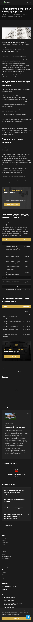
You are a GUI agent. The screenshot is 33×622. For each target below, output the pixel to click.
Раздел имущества (6, 556)
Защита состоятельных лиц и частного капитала (13, 562)
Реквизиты (4, 546)
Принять (16, 618)
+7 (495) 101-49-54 (9, 597)
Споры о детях (5, 558)
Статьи (3, 574)
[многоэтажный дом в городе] (16, 33)
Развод (3, 554)
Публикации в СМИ (6, 578)
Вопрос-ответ (5, 576)
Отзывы (4, 544)
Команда (4, 540)
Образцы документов (7, 581)
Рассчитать (12, 356)
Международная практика (9, 586)
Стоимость (5, 589)
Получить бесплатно (12, 204)
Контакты (5, 595)
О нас (3, 535)
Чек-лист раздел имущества (16, 474)
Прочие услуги (5, 567)
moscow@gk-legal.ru (9, 600)
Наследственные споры (7, 560)
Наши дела (5, 583)
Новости (4, 572)
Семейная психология (7, 565)
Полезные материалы (8, 569)
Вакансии (4, 548)
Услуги (4, 551)
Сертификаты (5, 542)
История (4, 538)
